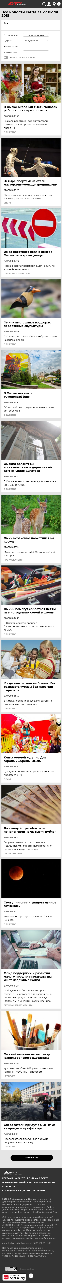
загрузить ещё (31, 1158)
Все (6, 23)
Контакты (8, 1186)
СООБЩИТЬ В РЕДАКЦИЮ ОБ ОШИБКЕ (23, 1190)
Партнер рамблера (27, 1269)
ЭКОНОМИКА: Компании (18, 1005)
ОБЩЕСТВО (10, 132)
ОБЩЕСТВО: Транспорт (17, 274)
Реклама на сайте (13, 1178)
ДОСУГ (7, 779)
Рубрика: (8, 41)
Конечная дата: (10, 52)
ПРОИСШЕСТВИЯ (13, 560)
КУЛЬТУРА (9, 1076)
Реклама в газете (37, 1178)
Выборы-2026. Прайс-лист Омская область (28, 1182)
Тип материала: (11, 35)
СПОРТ (7, 203)
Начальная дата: (11, 46)
